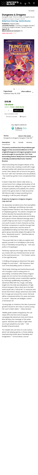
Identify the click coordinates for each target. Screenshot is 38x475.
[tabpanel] (19, 243)
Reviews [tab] (29, 142)
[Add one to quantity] (11, 110)
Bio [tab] (14, 142)
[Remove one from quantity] (6, 110)
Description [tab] (6, 142)
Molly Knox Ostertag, (10, 21)
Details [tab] (21, 142)
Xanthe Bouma (24, 21)
